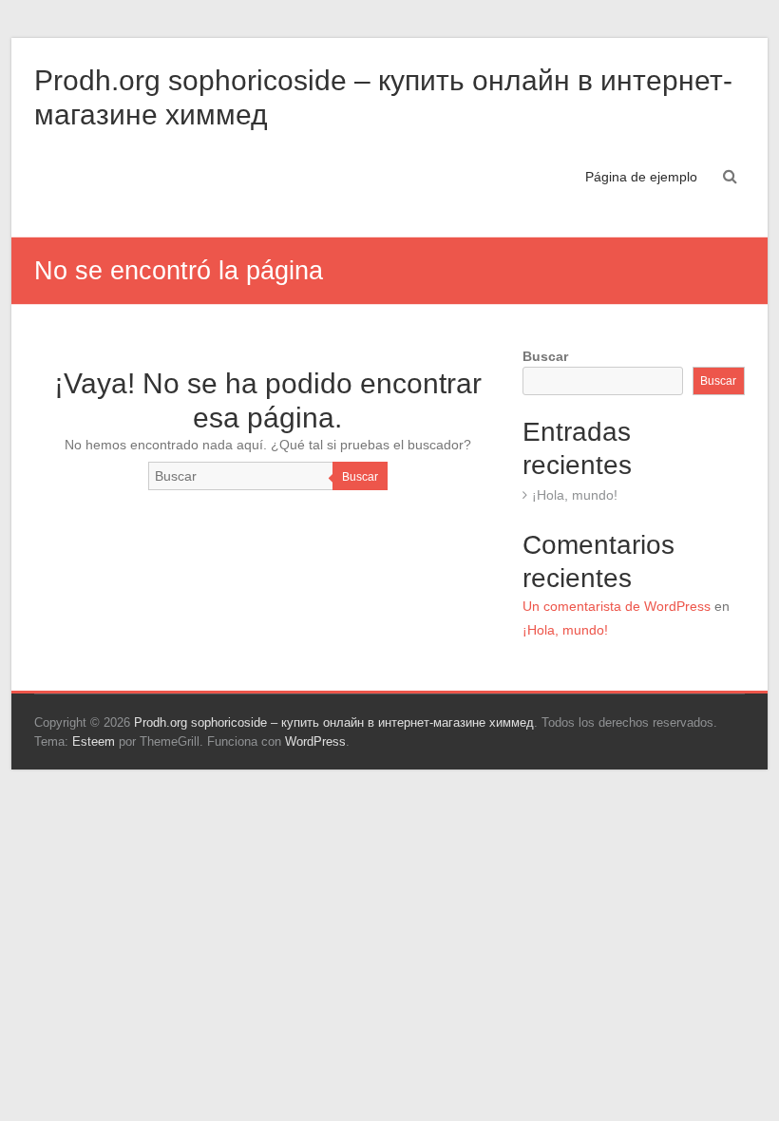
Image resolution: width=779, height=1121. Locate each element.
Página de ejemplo (641, 176)
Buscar (360, 477)
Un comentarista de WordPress (616, 606)
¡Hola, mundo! (575, 495)
